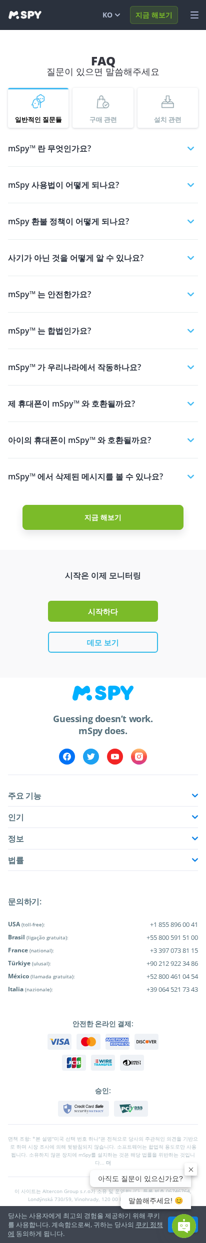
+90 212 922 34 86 (172, 963)
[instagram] (139, 757)
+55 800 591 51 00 (172, 937)
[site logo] (25, 15)
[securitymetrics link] (83, 1109)
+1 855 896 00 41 (174, 924)
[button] (184, 1226)
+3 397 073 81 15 (174, 950)
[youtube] (115, 757)
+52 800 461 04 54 (172, 976)
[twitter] (91, 757)
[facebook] (67, 757)
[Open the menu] (194, 15)
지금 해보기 (154, 14)
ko (107, 14)
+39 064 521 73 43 (172, 989)
